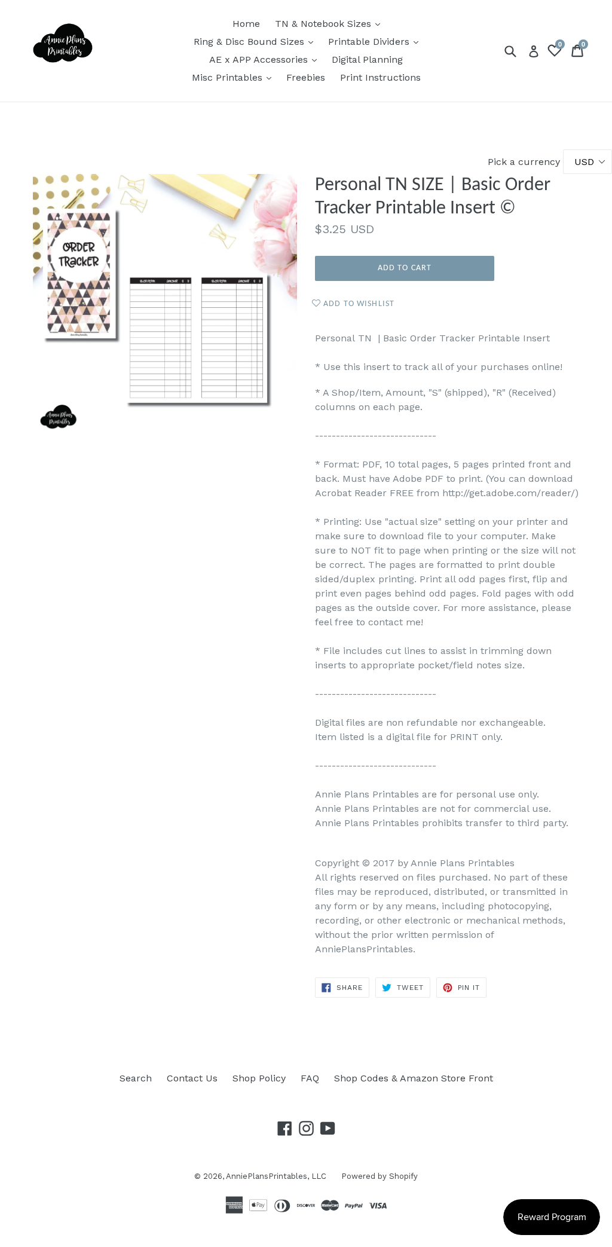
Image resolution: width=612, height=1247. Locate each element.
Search (136, 1078)
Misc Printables (234, 77)
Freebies (305, 77)
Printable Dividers (376, 41)
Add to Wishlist (357, 303)
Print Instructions (380, 77)
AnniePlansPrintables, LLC (276, 1176)
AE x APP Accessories (266, 59)
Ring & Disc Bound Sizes (256, 41)
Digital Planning (367, 59)
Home (246, 23)
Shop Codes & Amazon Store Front (413, 1078)
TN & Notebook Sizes (330, 23)
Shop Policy (259, 1078)
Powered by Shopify (379, 1176)
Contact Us (192, 1078)
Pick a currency (525, 161)
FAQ (310, 1078)
